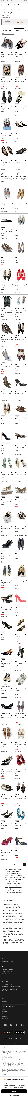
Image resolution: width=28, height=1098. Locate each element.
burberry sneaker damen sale (13, 875)
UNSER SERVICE (6, 956)
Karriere (4, 1016)
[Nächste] (18, 864)
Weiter (14, 1091)
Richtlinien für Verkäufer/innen (11, 987)
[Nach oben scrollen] (24, 864)
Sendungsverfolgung (8, 969)
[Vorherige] (9, 864)
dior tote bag (13, 881)
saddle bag (20, 877)
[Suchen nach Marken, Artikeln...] (3, 4)
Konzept (4, 959)
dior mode (7, 879)
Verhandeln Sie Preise (7, 176)
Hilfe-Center (5, 999)
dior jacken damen (13, 889)
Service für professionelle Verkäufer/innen (9, 990)
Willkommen (4, 9)
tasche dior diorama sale (13, 891)
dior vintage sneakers (9, 877)
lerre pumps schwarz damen (14, 893)
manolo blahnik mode (13, 872)
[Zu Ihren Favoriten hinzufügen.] (12, 53)
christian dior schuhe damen (13, 870)
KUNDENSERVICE (7, 996)
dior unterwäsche (13, 885)
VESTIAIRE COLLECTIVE (9, 1006)
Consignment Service (8, 961)
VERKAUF (5, 979)
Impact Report (6, 1014)
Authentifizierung (7, 971)
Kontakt (4, 1001)
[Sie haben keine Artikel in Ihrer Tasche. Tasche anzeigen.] (25, 5)
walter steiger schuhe (13, 873)
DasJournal (5, 1019)
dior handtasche (17, 879)
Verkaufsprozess (7, 984)
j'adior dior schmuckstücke (13, 883)
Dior (11, 9)
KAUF (3, 966)
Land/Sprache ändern (14, 1095)
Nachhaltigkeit (6, 1011)
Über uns (4, 1009)
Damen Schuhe (18, 9)
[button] (25, 5)
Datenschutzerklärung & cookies (13, 1043)
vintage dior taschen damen (13, 887)
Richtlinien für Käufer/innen (10, 974)
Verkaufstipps (6, 982)
